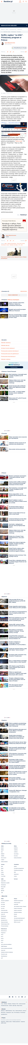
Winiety (15, 916)
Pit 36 (2, 934)
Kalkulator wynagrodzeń (18, 900)
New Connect (3, 857)
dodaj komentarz (23, 291)
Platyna (2, 874)
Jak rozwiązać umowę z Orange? (20, 906)
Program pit (3, 932)
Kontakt (10, 1005)
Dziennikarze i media (5, 244)
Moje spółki (3, 886)
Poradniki (19, 31)
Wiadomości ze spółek (5, 882)
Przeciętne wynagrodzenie (19, 868)
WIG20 (2, 849)
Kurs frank (3, 906)
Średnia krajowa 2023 (5, 924)
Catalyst (2, 859)
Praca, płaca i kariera (21, 243)
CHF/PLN (16, 851)
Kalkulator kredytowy (5, 359)
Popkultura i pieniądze (14, 244)
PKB (15, 872)
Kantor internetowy (4, 912)
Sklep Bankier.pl (4, 956)
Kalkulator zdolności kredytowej (7, 952)
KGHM (2, 888)
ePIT (2, 958)
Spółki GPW (3, 880)
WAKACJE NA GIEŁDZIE (9, 25)
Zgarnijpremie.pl (4, 920)
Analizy (15, 876)
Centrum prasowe (22, 1003)
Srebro (2, 872)
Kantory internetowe (17, 857)
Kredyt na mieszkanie (18, 908)
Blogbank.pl (3, 918)
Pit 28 (2, 940)
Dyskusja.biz (8, 1012)
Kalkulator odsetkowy (6, 342)
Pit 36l (2, 938)
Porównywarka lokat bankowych (8, 356)
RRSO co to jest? (17, 922)
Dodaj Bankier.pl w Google (20, 47)
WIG (2, 851)
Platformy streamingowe (11, 243)
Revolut (15, 914)
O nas (2, 1003)
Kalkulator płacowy (5, 345)
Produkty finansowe (4, 1005)
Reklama (5, 1003)
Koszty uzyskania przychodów (6, 948)
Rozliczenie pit (4, 930)
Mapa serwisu (19, 1005)
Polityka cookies (9, 1021)
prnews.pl (24, 1010)
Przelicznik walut (4, 910)
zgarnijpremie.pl (4, 1014)
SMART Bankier (4, 946)
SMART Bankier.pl (8, 1010)
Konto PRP (16, 904)
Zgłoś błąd (14, 1005)
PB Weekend (3, 916)
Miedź (2, 868)
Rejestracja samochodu (18, 920)
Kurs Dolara (16, 853)
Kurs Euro (16, 855)
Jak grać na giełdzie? (5, 900)
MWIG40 (2, 853)
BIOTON (2, 890)
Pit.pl (14, 1010)
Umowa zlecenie (17, 902)
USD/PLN (16, 849)
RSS (17, 1003)
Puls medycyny (17, 1012)
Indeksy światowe (4, 861)
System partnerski (18, 1010)
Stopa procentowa (4, 922)
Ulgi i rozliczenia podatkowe (6, 944)
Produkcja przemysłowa (18, 870)
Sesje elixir (3, 950)
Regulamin (3, 1021)
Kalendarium (13, 31)
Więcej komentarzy (13, 295)
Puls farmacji (22, 1012)
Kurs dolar (3, 904)
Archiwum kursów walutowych (8, 348)
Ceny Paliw (3, 876)
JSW (2, 892)
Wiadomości (19, 29)
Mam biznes (3, 1012)
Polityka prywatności (16, 1021)
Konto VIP (3, 914)
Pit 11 (2, 942)
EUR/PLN (16, 848)
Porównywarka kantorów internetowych (10, 351)
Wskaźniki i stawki (7, 31)
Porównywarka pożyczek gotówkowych (10, 353)
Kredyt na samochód (18, 910)
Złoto (2, 866)
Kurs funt (2, 908)
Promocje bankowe (4, 926)
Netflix (5, 243)
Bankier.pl (3, 29)
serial (22, 244)
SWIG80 (2, 855)
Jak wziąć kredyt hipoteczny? (19, 918)
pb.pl (12, 1012)
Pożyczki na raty (4, 954)
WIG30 (2, 848)
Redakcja (9, 1003)
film (19, 244)
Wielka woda (19, 141)
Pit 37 (2, 936)
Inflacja (15, 866)
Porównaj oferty (14, 367)
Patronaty (14, 1003)
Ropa (2, 870)
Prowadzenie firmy (12, 29)
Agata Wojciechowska (10, 42)
